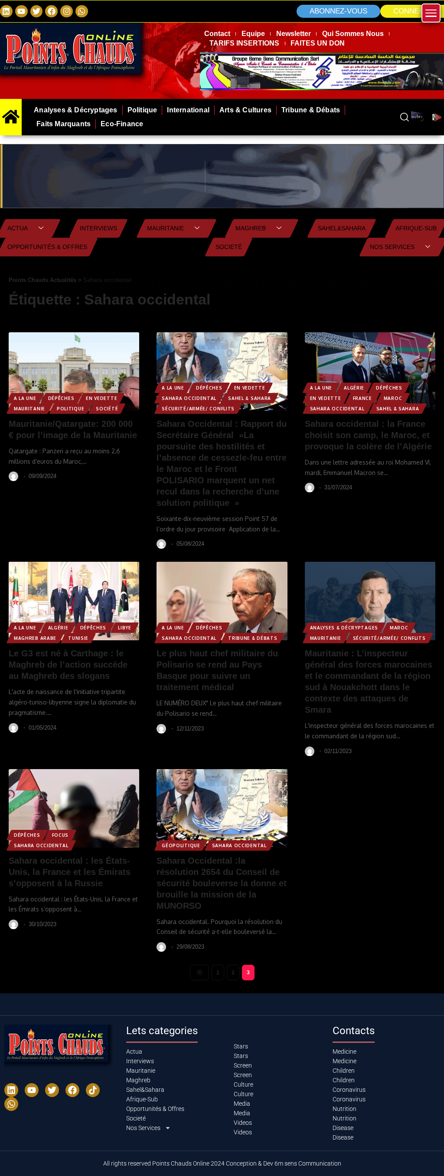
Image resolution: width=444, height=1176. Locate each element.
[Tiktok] (93, 1090)
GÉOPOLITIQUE (181, 845)
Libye (124, 627)
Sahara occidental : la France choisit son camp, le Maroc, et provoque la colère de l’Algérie (368, 435)
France (362, 398)
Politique (70, 408)
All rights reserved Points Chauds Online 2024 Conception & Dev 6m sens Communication (222, 1163)
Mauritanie (165, 228)
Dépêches (61, 398)
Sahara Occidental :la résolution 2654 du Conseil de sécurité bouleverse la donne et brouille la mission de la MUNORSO (222, 883)
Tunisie (78, 638)
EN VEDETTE (101, 398)
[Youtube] (32, 1090)
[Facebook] (51, 11)
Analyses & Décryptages (344, 627)
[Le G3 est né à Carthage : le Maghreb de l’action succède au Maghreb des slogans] (74, 601)
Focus (60, 835)
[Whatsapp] (81, 11)
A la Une (25, 398)
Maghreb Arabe (35, 638)
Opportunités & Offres (47, 246)
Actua (17, 228)
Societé (228, 246)
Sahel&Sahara (342, 228)
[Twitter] (36, 11)
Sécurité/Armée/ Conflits (198, 408)
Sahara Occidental (189, 398)
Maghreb (250, 228)
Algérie (354, 387)
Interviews (98, 228)
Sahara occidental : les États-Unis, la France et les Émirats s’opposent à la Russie (70, 872)
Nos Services (392, 246)
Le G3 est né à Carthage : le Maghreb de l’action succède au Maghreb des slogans (68, 665)
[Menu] (431, 13)
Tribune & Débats (252, 638)
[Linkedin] (6, 11)
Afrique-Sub (416, 228)
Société (107, 408)
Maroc (393, 398)
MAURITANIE (29, 408)
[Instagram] (66, 11)
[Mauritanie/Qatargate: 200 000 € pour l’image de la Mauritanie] (74, 371)
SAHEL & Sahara (249, 398)
